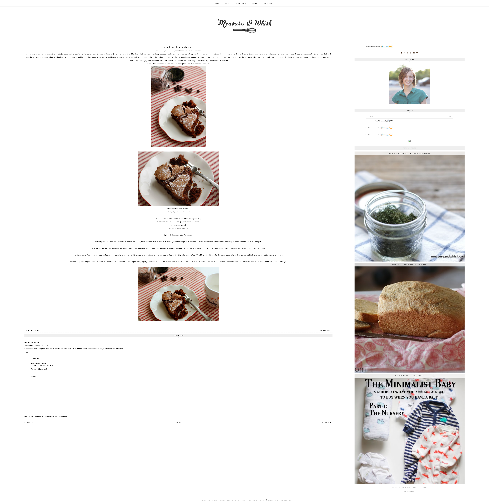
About (227, 3)
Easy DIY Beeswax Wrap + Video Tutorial (409, 264)
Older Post (327, 422)
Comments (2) (326, 330)
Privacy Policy (409, 492)
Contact (255, 3)
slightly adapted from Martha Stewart (178, 212)
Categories (268, 3)
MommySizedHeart (32, 342)
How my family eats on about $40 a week (409, 487)
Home (217, 3)
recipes (198, 51)
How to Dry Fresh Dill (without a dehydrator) (409, 153)
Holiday (191, 51)
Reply (26, 352)
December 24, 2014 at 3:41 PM (36, 345)
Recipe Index (241, 3)
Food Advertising (380, 121)
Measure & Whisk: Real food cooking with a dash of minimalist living (233, 500)
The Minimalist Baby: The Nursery (409, 375)
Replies (36, 359)
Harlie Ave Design (282, 500)
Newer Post (30, 422)
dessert (184, 51)
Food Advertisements (371, 46)
